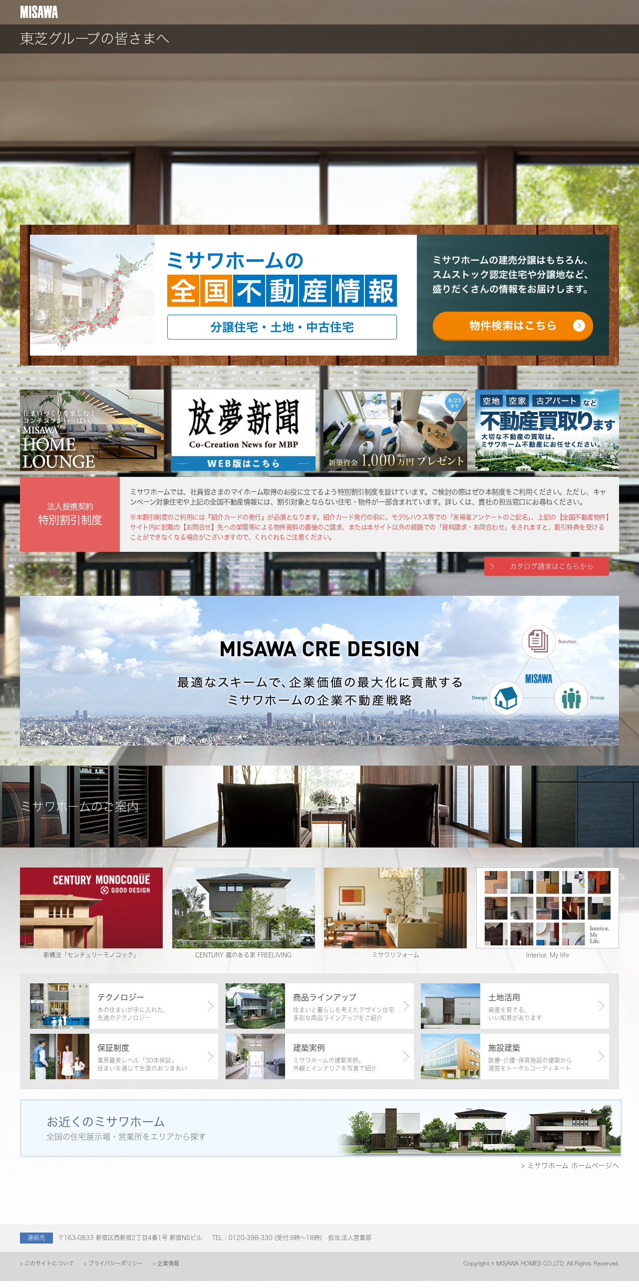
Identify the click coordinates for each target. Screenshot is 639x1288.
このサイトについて (49, 1263)
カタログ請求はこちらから (552, 566)
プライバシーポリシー (115, 1263)
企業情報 (168, 1263)
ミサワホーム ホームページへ (572, 1165)
